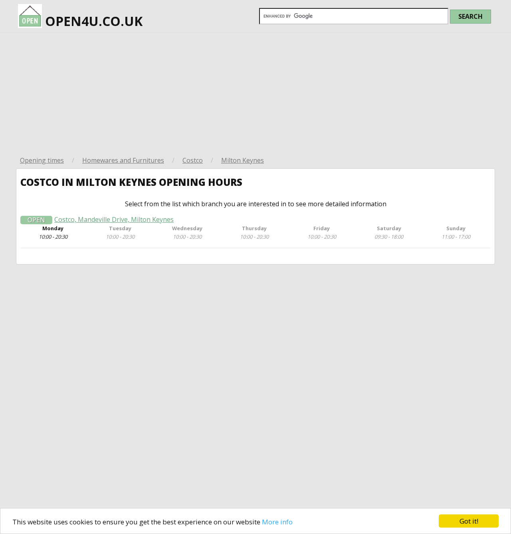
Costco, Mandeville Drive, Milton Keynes (114, 219)
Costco (192, 160)
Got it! (469, 521)
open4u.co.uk (92, 21)
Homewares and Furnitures (123, 160)
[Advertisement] (255, 93)
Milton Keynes (242, 160)
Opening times (42, 160)
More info (277, 521)
